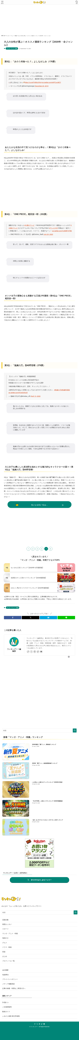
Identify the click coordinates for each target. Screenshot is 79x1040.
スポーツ (5, 929)
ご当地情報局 (7, 1007)
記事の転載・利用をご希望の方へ (13, 988)
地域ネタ (5, 938)
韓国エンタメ (7, 924)
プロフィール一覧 (8, 961)
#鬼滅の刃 (57, 390)
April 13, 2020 (35, 396)
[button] (12, 617)
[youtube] (41, 651)
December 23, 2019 (41, 86)
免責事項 (5, 975)
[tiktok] (38, 651)
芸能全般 (5, 920)
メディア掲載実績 (8, 984)
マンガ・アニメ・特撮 (12, 48)
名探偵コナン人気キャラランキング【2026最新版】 (29, 578)
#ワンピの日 (53, 228)
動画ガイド (6, 1011)
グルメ (4, 942)
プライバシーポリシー (10, 979)
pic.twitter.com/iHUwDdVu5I (18, 392)
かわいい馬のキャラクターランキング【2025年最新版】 (30, 588)
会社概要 (5, 970)
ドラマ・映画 (7, 947)
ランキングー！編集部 (14, 650)
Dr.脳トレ (5, 1002)
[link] (28, 651)
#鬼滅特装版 (65, 390)
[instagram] (34, 651)
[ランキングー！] (39, 2)
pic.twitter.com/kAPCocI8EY (51, 82)
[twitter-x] (31, 651)
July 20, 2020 (48, 234)
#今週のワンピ (29, 225)
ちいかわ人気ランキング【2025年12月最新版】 (27, 567)
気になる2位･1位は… (39, 504)
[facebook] (35, 1024)
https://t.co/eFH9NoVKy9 (33, 82)
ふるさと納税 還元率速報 (11, 1016)
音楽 (3, 952)
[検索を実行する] (75, 730)
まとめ (4, 956)
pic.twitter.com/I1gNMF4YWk (62, 231)
